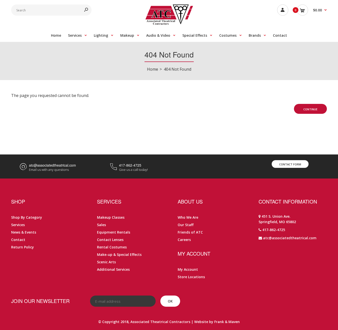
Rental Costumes (112, 247)
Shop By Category (26, 217)
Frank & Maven (227, 321)
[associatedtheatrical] (169, 23)
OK (170, 301)
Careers (184, 239)
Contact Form (290, 164)
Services (18, 224)
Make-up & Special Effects (119, 254)
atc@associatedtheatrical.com (52, 165)
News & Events (23, 232)
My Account (188, 269)
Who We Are (188, 217)
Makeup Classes (110, 217)
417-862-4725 (130, 165)
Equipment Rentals (113, 232)
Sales (101, 224)
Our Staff (185, 224)
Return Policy (22, 247)
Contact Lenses (110, 239)
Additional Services (113, 269)
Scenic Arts (106, 262)
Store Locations (191, 276)
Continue (310, 109)
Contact (18, 239)
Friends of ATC (190, 232)
